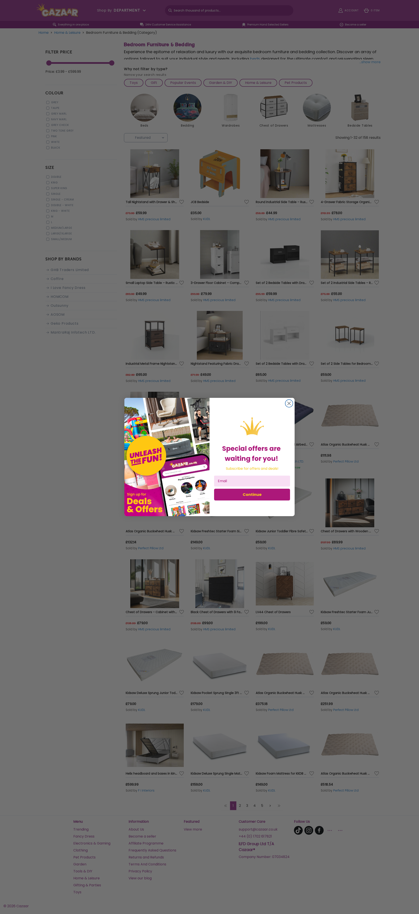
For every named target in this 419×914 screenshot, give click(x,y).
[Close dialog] (289, 403)
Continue (252, 494)
